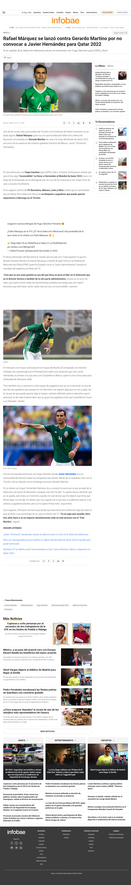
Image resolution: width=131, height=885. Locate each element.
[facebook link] (11, 843)
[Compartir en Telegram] (83, 123)
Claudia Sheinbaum (92, 27)
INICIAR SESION (122, 12)
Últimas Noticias (41, 861)
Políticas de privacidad (116, 837)
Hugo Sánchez (42, 605)
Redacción (66, 834)
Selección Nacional (80, 605)
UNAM (112, 27)
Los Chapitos (104, 27)
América (41, 834)
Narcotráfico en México (27, 27)
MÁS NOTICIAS (47, 731)
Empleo (66, 837)
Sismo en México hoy (78, 27)
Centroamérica (91, 12)
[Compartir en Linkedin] (79, 123)
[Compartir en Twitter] (74, 123)
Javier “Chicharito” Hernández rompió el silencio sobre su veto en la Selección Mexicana (45, 534)
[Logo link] (65, 20)
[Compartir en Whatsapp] (64, 123)
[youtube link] (11, 847)
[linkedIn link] (21, 847)
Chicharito (8, 609)
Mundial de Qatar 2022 (60, 605)
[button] (4, 12)
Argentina (37, 12)
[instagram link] (21, 843)
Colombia (59, 12)
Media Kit (91, 851)
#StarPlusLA (34, 243)
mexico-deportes (11, 605)
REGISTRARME (107, 12)
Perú (82, 12)
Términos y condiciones (116, 834)
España (68, 12)
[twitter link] (16, 843)
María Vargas (119, 27)
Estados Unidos (48, 12)
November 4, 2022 (48, 250)
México (75, 12)
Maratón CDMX (51, 27)
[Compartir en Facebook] (69, 123)
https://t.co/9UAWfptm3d (53, 243)
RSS (41, 864)
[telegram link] (16, 847)
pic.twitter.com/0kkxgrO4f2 (21, 247)
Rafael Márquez (27, 605)
